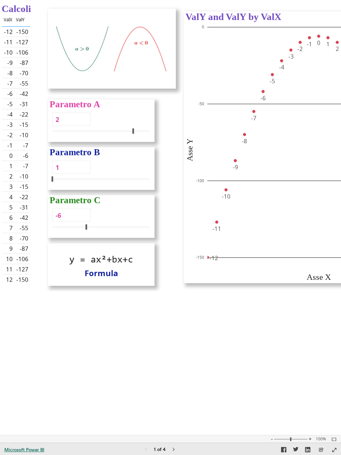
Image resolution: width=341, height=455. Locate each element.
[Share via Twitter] (295, 450)
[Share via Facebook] (283, 450)
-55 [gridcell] (24, 83)
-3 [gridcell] (10, 125)
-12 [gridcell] (8, 32)
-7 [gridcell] (10, 83)
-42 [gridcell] (24, 94)
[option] (207, 257)
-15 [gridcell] (24, 125)
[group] (24, 147)
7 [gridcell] (11, 228)
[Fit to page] (332, 439)
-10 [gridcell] (8, 52)
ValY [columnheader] (20, 20)
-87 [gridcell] (24, 63)
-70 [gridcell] (24, 73)
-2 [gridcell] (10, 135)
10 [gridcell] (9, 259)
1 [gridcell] (11, 166)
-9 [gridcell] (10, 63)
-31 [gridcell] (24, 104)
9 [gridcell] (11, 248)
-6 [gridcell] (10, 94)
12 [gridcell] (9, 279)
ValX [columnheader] (8, 20)
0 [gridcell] (11, 156)
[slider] (133, 131)
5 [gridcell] (11, 207)
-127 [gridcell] (22, 42)
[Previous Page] (146, 450)
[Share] (321, 450)
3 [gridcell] (11, 187)
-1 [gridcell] (10, 145)
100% (321, 439)
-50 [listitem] (201, 104)
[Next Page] (173, 450)
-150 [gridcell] (22, 32)
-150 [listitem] (200, 257)
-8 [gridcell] (10, 73)
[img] (112, 49)
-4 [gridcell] (10, 114)
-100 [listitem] (200, 181)
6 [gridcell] (11, 218)
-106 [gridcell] (22, 52)
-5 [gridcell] (10, 104)
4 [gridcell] (11, 197)
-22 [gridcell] (24, 114)
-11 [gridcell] (8, 42)
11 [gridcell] (9, 269)
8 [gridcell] (11, 238)
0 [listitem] (203, 27)
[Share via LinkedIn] (307, 450)
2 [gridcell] (11, 176)
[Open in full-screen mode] (334, 450)
